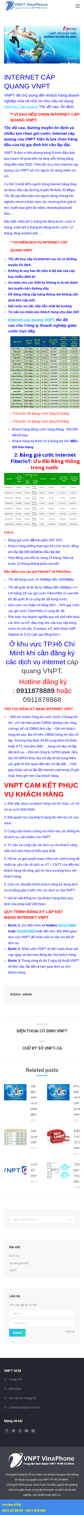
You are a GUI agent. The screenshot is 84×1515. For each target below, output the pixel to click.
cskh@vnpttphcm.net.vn (24, 1407)
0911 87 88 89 (12, 1510)
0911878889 (67, 925)
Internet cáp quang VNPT (32, 320)
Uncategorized (18, 1263)
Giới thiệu (15, 1389)
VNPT (13, 1270)
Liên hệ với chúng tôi (22, 1398)
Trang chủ (15, 1379)
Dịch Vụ (14, 1256)
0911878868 (42, 699)
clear (69, 1331)
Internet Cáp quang (21, 107)
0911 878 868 (36, 1510)
